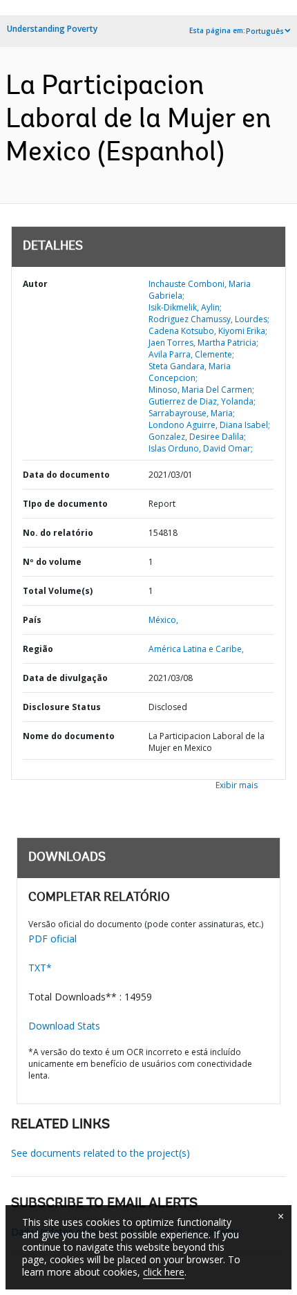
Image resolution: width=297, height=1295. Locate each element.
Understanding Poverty (52, 29)
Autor (35, 284)
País (32, 620)
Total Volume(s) (58, 591)
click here (163, 1271)
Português (265, 31)
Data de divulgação (65, 678)
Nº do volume (52, 562)
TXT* (40, 967)
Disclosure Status (62, 707)
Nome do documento (69, 736)
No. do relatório (58, 533)
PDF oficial (52, 938)
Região (38, 649)
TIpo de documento (65, 504)
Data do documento (66, 475)
